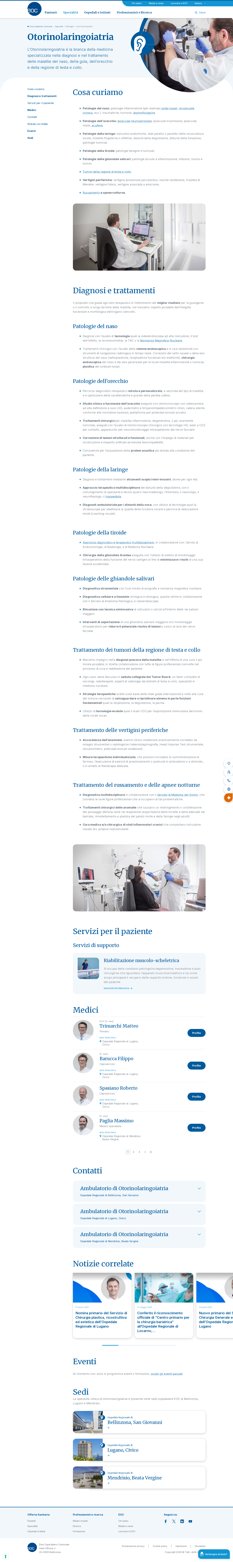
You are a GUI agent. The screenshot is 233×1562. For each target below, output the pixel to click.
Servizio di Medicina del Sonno (177, 794)
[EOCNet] (228, 789)
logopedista (113, 496)
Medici (31, 110)
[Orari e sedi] (228, 763)
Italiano (198, 3)
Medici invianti (80, 1521)
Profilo (196, 1033)
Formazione (79, 1531)
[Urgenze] (228, 797)
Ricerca (77, 1526)
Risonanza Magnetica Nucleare (161, 340)
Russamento (91, 192)
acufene (97, 125)
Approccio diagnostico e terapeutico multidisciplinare (118, 542)
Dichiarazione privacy (133, 1546)
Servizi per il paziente (40, 103)
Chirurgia (70, 26)
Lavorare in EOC (179, 3)
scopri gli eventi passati (167, 1373)
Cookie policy (160, 1546)
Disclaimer (200, 1546)
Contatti (32, 117)
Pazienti (31, 1521)
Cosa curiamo (35, 89)
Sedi (30, 137)
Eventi (31, 131)
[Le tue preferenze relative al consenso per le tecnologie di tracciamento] (6, 1556)
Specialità (59, 26)
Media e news (156, 3)
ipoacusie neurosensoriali (135, 121)
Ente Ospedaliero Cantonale (40, 26)
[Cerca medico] (228, 772)
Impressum (181, 1546)
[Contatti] (228, 780)
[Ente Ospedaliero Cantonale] (34, 9)
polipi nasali (169, 108)
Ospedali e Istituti (36, 1531)
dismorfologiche (144, 112)
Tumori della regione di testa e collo (107, 171)
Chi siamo (137, 3)
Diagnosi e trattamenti (41, 96)
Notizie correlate (37, 124)
